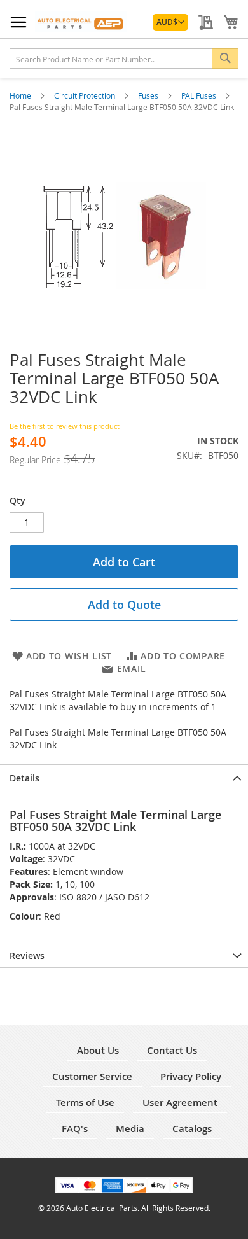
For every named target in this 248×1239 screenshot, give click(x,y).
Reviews (27, 955)
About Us (98, 1050)
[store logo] (81, 21)
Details (24, 778)
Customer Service (92, 1076)
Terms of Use (85, 1102)
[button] (170, 22)
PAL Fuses (199, 95)
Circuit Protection (85, 95)
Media (130, 1128)
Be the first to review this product (65, 426)
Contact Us (172, 1050)
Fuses (149, 95)
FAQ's (75, 1128)
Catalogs (192, 1128)
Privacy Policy (190, 1076)
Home (21, 95)
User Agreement (179, 1102)
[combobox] (124, 58)
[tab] (124, 777)
